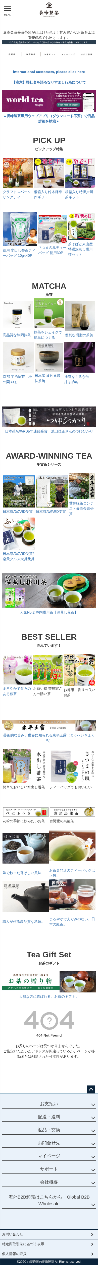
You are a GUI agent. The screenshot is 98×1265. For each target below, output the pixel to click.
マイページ (49, 1155)
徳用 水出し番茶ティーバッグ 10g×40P (19, 253)
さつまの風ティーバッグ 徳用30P (52, 250)
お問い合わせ (12, 1234)
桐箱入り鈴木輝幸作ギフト (48, 194)
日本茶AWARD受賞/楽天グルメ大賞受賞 (18, 556)
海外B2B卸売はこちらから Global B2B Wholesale (49, 1200)
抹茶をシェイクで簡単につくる (48, 335)
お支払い (49, 1103)
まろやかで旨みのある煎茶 (17, 691)
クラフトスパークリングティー (17, 194)
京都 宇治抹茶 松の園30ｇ (17, 379)
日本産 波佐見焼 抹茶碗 (47, 378)
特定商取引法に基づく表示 (23, 1244)
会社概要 (49, 1182)
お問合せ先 (49, 1142)
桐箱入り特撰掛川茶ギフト (79, 194)
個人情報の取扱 (14, 1254)
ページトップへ (91, 1089)
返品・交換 (49, 1129)
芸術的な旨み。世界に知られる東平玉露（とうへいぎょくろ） (49, 737)
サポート (49, 1168)
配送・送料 (49, 1116)
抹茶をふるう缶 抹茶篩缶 (78, 379)
